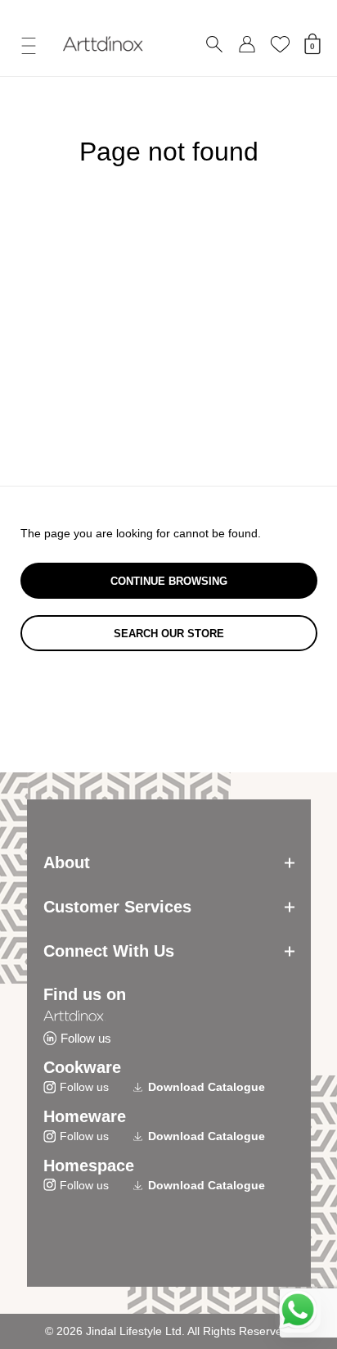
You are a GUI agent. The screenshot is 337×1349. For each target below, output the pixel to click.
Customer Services (117, 907)
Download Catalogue (206, 1086)
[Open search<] (214, 44)
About (66, 862)
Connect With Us (108, 951)
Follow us (86, 1038)
